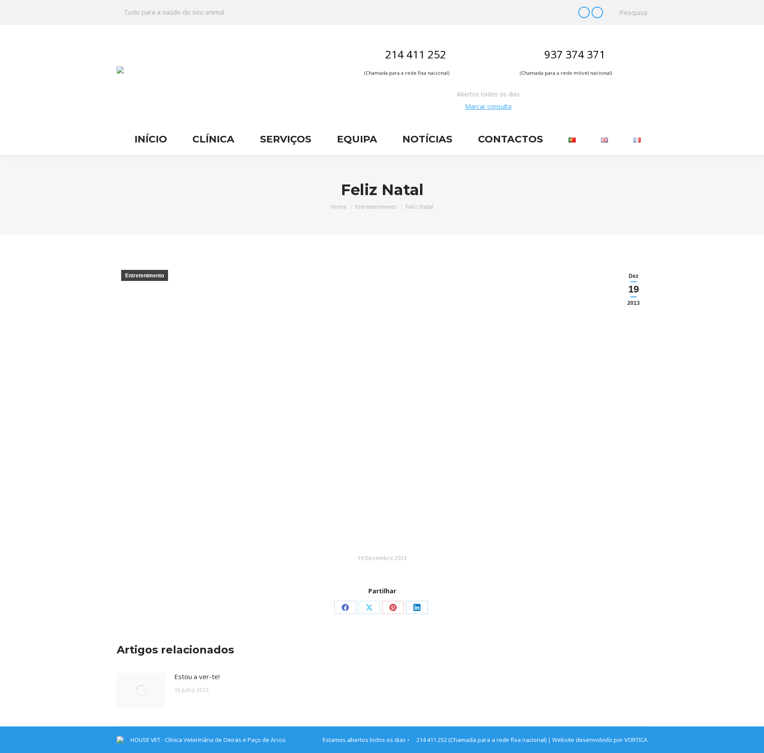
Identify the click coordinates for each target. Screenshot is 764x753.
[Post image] (141, 690)
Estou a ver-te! (197, 676)
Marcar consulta (488, 106)
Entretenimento (144, 276)
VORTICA (635, 740)
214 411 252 (415, 54)
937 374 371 (574, 54)
